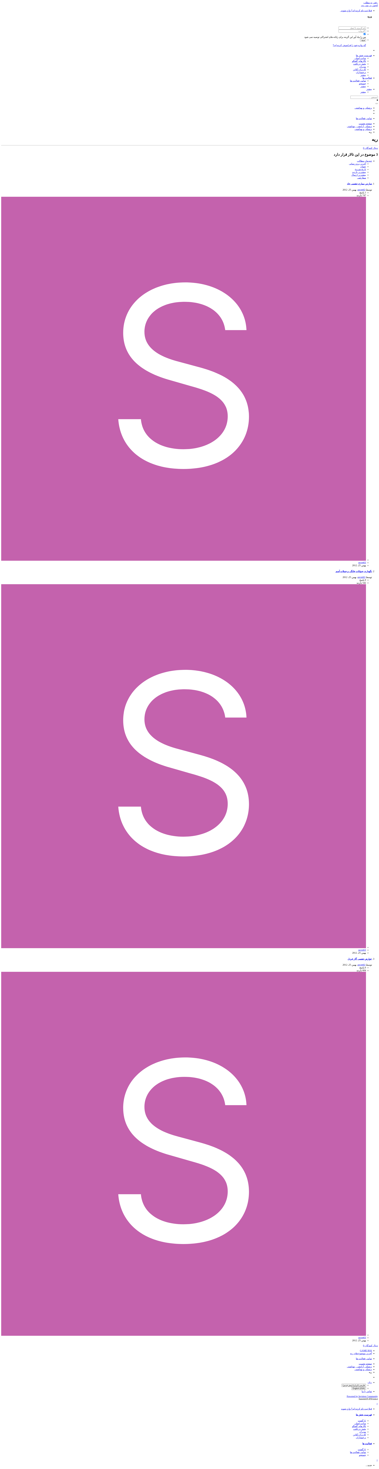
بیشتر (363, 75)
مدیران (362, 66)
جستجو (362, 83)
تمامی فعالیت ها (358, 80)
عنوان (363, 166)
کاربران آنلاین (359, 69)
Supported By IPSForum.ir (368, 1399)
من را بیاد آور (359, 37)
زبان (370, 1382)
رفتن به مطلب (370, 2)
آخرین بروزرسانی (357, 163)
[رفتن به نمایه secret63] (183, 560)
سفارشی (361, 178)
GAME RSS (366, 1350)
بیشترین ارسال (358, 175)
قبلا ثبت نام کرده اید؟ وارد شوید (356, 10)
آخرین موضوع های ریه (361, 1353)
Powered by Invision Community (362, 1396)
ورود (363, 40)
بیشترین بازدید (359, 172)
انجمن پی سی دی (369, 5)
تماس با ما (367, 1391)
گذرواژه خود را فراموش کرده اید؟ (349, 45)
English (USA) (359, 1388)
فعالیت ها (367, 78)
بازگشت (362, 1420)
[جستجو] (376, 103)
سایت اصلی (360, 58)
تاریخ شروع (360, 169)
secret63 (361, 189)
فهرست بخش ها (364, 55)
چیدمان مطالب (364, 161)
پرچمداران (361, 72)
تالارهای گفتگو (359, 61)
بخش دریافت (359, 64)
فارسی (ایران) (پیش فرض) (354, 1385)
